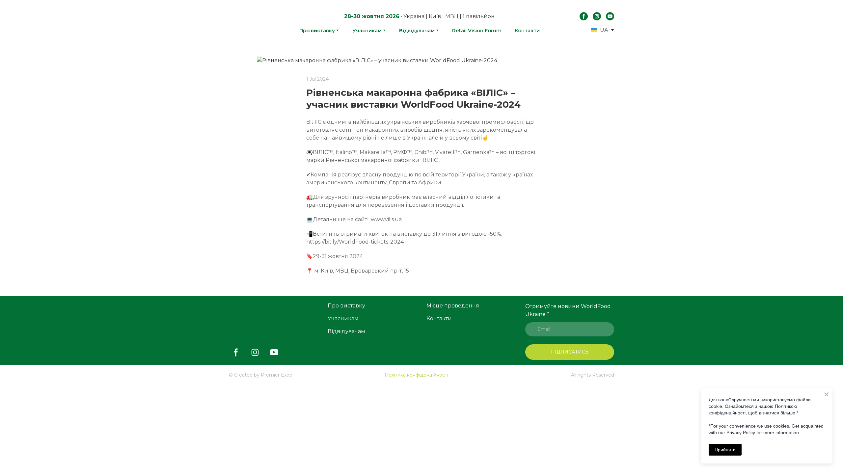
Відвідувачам (417, 30)
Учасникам (367, 30)
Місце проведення (452, 306)
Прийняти (725, 449)
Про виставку (317, 30)
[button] (584, 16)
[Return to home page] (246, 23)
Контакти (527, 30)
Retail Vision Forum (477, 30)
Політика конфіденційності (416, 375)
